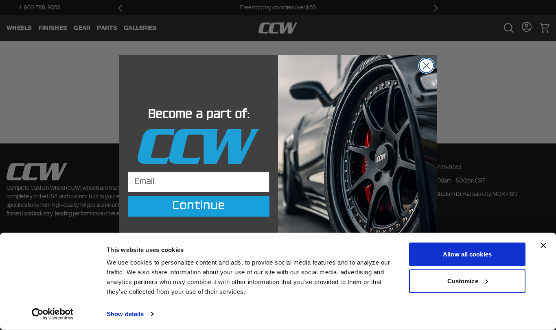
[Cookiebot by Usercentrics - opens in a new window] (52, 314)
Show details (125, 313)
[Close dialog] (426, 66)
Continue (198, 206)
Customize (462, 280)
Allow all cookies (467, 254)
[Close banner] (543, 245)
